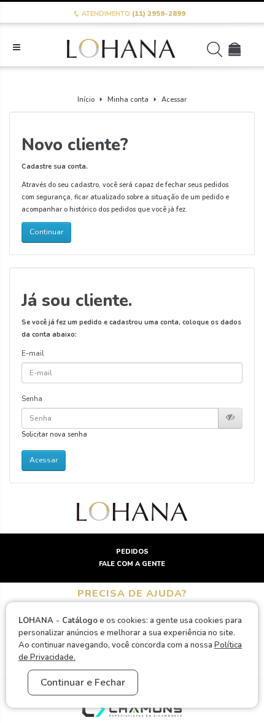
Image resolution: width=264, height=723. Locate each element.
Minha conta (128, 99)
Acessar (174, 99)
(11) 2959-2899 (158, 13)
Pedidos (132, 551)
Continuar (46, 232)
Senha (31, 399)
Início (86, 99)
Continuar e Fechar (83, 682)
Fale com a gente (132, 563)
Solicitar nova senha (54, 434)
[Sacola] (236, 52)
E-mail (32, 353)
